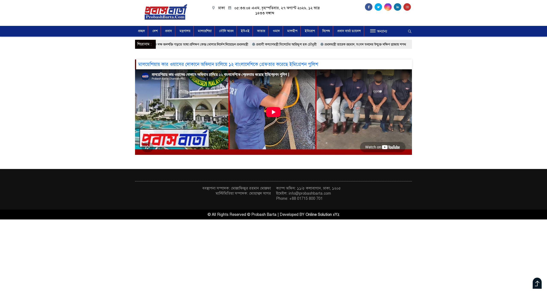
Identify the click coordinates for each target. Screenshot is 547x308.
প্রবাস (168, 31)
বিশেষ (326, 31)
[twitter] (379, 7)
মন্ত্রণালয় (184, 31)
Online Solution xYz (323, 214)
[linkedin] (398, 7)
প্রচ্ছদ (141, 31)
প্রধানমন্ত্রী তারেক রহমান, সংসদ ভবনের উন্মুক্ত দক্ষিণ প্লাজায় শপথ (342, 44)
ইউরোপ (310, 31)
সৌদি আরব (226, 31)
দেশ (155, 31)
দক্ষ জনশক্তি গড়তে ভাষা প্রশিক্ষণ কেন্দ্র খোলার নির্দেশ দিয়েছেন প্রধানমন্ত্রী (180, 44)
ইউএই (245, 31)
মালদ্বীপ (292, 31)
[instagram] (389, 7)
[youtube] (407, 7)
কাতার (261, 31)
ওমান (276, 31)
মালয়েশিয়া (205, 31)
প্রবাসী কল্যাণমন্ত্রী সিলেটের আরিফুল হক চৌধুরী (263, 44)
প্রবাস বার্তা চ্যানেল (349, 31)
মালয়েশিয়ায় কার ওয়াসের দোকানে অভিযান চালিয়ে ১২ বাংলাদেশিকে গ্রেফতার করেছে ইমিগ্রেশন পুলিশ (228, 64)
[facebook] (370, 7)
